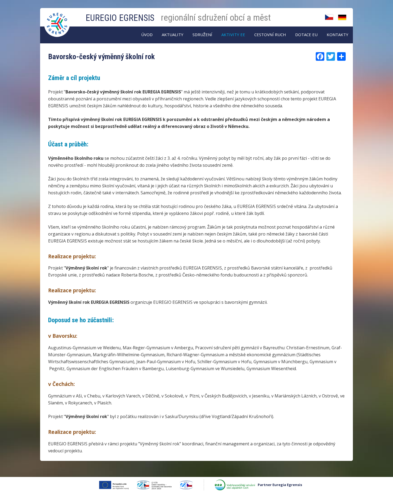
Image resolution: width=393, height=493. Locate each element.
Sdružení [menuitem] (202, 34)
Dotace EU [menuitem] (306, 34)
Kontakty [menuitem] (337, 34)
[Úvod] (57, 18)
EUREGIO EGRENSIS (120, 18)
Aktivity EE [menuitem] (233, 34)
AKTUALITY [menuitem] (172, 34)
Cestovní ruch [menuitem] (270, 34)
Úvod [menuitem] (147, 34)
